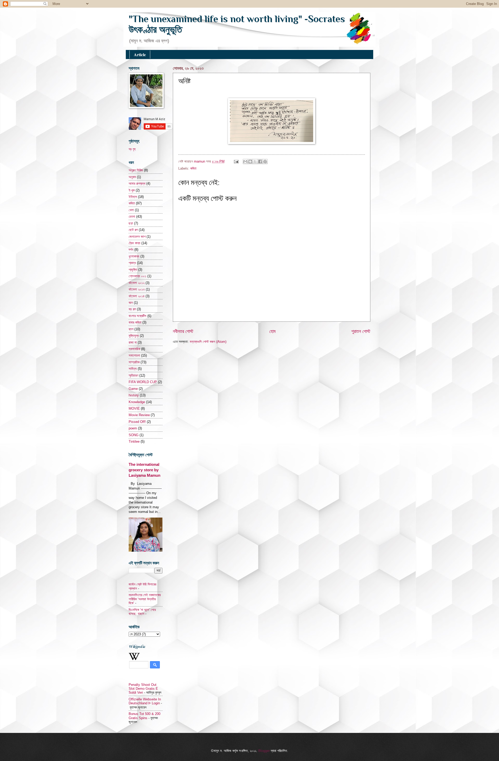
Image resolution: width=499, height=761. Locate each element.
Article (140, 54)
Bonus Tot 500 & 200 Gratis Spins (144, 716)
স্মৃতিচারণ (133, 375)
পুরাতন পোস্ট (360, 331)
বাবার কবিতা (135, 322)
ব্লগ (131, 329)
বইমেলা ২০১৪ (137, 296)
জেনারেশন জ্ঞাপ (137, 236)
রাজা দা (133, 342)
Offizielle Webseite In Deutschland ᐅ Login (145, 701)
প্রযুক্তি (133, 270)
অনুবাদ (132, 177)
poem (133, 428)
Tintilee (134, 441)
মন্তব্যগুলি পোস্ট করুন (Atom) (208, 342)
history (134, 395)
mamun (200, 161)
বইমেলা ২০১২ (137, 283)
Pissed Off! (137, 422)
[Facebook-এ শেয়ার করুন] (260, 161)
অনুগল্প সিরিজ (136, 170)
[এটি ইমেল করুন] (245, 161)
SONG (134, 435)
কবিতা (193, 168)
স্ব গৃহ (132, 149)
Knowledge (137, 402)
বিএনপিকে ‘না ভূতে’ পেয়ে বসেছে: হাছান (142, 612)
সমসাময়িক (134, 349)
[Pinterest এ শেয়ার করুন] (265, 161)
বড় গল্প (132, 309)
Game (133, 389)
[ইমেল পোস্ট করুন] (236, 161)
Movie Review (139, 415)
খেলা (131, 210)
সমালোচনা (134, 355)
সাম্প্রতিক (134, 362)
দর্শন (131, 249)
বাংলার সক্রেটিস (137, 316)
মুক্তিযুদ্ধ (134, 336)
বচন (131, 303)
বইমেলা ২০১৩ (137, 289)
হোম (272, 331)
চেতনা (132, 216)
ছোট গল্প (133, 230)
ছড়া (131, 223)
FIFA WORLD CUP (143, 382)
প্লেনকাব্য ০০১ (137, 276)
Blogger (264, 751)
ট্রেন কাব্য (134, 243)
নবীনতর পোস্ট (183, 331)
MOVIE (134, 408)
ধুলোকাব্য (134, 256)
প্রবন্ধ (132, 263)
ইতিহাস (133, 197)
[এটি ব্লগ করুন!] (250, 161)
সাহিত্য (133, 369)
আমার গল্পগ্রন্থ (137, 183)
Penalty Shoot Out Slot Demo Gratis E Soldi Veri (143, 689)
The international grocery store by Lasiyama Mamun (144, 470)
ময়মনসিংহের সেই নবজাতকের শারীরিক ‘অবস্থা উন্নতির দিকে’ (145, 599)
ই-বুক (132, 190)
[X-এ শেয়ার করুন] (255, 161)
